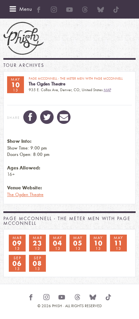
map (107, 89)
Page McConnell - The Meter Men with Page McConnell (67, 221)
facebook (30, 117)
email (64, 117)
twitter (47, 117)
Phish (23, 38)
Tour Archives (23, 65)
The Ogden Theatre (25, 194)
